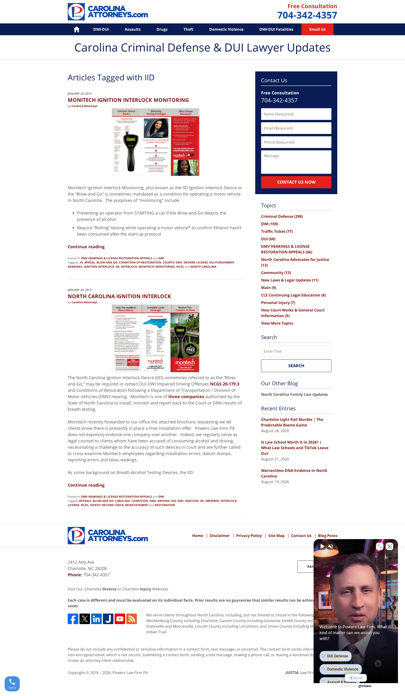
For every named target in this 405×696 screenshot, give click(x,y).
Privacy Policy (249, 535)
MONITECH (146, 267)
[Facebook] (73, 619)
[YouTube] (120, 619)
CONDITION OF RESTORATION (140, 262)
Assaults (133, 29)
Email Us (317, 29)
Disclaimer (220, 535)
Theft (188, 29)
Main (268, 287)
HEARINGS (75, 267)
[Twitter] (84, 619)
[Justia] (108, 619)
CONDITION (139, 501)
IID (118, 267)
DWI (161, 258)
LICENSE (73, 505)
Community (276, 272)
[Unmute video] (322, 546)
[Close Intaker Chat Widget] (389, 546)
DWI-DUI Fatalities (276, 29)
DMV (179, 262)
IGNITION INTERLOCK (99, 267)
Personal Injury (278, 302)
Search (296, 365)
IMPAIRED (212, 501)
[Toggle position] (379, 546)
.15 (81, 262)
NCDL (180, 267)
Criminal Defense (282, 216)
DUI (173, 501)
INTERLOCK (129, 267)
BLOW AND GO (107, 262)
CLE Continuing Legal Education (293, 295)
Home (73, 29)
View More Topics (277, 323)
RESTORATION (165, 505)
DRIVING (164, 501)
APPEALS (85, 501)
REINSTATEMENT (137, 505)
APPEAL (89, 262)
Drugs (162, 29)
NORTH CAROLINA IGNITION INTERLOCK (119, 296)
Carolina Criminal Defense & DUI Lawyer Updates (108, 11)
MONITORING (165, 267)
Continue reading (86, 246)
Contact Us (301, 535)
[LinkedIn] (96, 619)
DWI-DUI (101, 29)
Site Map (276, 535)
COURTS (168, 262)
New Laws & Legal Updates (290, 280)
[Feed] (131, 619)
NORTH (95, 505)
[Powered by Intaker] (365, 686)
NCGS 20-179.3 (224, 384)
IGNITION (192, 501)
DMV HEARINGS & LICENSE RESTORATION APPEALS (116, 258)
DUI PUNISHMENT (221, 262)
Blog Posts (327, 535)
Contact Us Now (296, 182)
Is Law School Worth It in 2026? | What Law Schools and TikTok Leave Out (294, 448)
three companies (186, 396)
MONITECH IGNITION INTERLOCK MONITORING (128, 99)
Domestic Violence (226, 29)
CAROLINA (122, 501)
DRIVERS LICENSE (196, 262)
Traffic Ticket (277, 231)
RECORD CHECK (113, 505)
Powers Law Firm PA (130, 672)
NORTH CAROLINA (203, 267)
